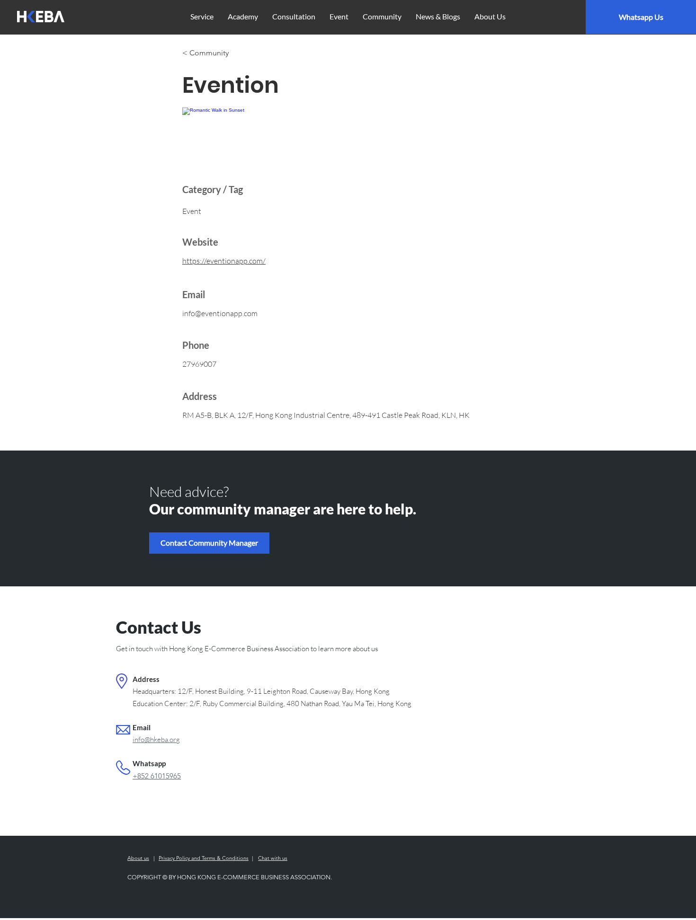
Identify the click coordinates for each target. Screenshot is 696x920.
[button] (209, 543)
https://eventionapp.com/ (224, 260)
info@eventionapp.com (220, 313)
